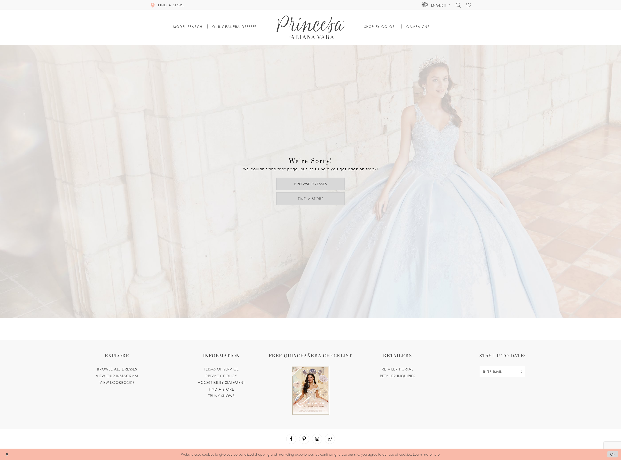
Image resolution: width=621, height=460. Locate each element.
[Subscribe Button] (520, 371)
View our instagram (117, 376)
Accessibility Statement (221, 382)
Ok (613, 454)
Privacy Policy (221, 376)
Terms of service (221, 369)
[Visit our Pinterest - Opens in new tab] (304, 439)
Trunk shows (221, 396)
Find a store (221, 389)
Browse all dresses (117, 369)
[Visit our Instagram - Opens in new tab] (317, 439)
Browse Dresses (310, 184)
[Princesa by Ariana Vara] (310, 27)
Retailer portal (397, 369)
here (436, 454)
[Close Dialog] (7, 454)
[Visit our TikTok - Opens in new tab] (330, 439)
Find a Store (311, 199)
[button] (436, 4)
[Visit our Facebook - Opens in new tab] (291, 439)
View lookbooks (117, 382)
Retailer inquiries (397, 376)
